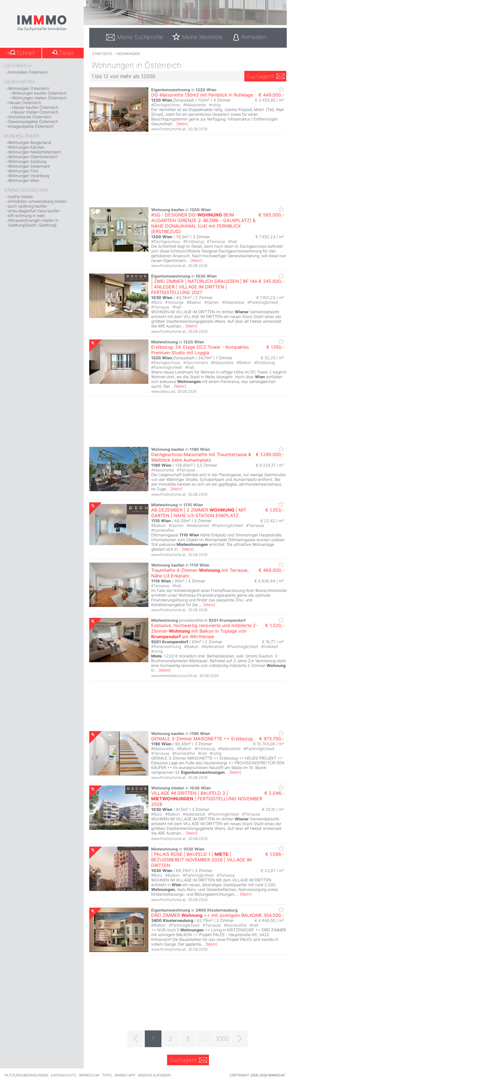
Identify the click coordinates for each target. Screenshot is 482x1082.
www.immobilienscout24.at (174, 675)
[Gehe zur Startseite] (42, 30)
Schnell (25, 53)
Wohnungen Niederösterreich (34, 152)
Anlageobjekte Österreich (31, 126)
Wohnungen (128, 54)
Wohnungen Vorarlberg (28, 175)
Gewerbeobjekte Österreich (33, 121)
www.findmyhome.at (168, 129)
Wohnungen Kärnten (26, 147)
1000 (222, 1038)
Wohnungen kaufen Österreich (39, 93)
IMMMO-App (125, 1075)
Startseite (102, 54)
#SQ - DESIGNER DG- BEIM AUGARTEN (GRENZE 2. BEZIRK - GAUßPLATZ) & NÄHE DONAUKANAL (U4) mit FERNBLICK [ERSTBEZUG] (203, 223)
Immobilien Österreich (28, 72)
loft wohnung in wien (26, 215)
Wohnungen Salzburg (27, 161)
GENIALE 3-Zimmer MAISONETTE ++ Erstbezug (202, 738)
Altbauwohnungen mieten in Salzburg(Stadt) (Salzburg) (33, 222)
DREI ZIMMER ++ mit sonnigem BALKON (205, 915)
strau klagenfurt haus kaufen (34, 210)
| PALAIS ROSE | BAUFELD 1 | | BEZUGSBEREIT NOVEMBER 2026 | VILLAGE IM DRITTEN (201, 859)
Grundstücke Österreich (29, 116)
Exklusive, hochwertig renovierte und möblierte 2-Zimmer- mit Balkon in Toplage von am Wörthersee (204, 631)
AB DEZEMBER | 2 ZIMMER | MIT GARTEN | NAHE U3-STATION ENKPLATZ (198, 512)
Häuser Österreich (24, 102)
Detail (66, 53)
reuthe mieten (20, 196)
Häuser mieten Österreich (35, 112)
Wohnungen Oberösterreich (33, 156)
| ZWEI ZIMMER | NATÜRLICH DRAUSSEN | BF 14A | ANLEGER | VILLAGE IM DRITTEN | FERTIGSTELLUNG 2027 (204, 286)
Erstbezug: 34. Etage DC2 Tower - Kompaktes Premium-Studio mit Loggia (200, 349)
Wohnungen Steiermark (29, 166)
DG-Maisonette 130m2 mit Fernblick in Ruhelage (202, 95)
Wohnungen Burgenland (29, 142)
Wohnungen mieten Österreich (39, 97)
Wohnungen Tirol (23, 170)
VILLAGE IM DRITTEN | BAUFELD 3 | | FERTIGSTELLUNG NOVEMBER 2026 (206, 798)
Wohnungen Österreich (28, 88)
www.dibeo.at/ (163, 391)
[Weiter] (239, 1038)
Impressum (89, 1075)
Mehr (182, 123)
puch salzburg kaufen (27, 206)
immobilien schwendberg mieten (37, 201)
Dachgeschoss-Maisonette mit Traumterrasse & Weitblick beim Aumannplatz (201, 457)
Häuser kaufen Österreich (35, 107)
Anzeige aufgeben (154, 1075)
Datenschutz (63, 1075)
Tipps (107, 1075)
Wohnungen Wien (23, 180)
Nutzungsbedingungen (26, 1075)
